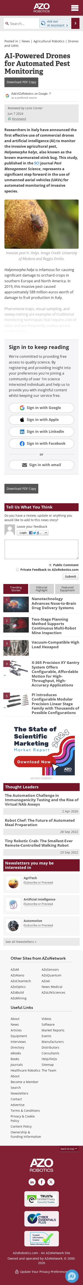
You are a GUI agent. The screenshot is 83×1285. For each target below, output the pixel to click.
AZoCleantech (21, 981)
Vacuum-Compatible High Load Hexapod (55, 644)
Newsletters (19, 1093)
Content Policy (21, 1126)
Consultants (50, 1053)
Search (16, 1087)
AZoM (15, 969)
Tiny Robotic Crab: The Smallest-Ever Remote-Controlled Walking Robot (39, 843)
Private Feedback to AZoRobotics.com (49, 569)
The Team (49, 1070)
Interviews (18, 1042)
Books (15, 1059)
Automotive (33, 921)
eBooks (16, 1053)
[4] (16, 668)
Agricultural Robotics (48, 41)
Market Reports (53, 1030)
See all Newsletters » (21, 942)
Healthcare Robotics (25, 1070)
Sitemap (48, 1065)
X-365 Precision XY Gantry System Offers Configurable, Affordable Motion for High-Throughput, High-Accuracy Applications (55, 674)
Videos (46, 1019)
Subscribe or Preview (38, 882)
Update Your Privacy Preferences (43, 1272)
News (26, 41)
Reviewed (19, 119)
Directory (17, 1047)
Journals (17, 1065)
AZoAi (46, 981)
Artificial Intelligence (39, 899)
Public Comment (66, 565)
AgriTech (30, 878)
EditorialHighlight (42, 588)
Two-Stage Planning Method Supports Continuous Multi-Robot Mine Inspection (54, 626)
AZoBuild (17, 992)
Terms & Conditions (25, 1110)
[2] (16, 624)
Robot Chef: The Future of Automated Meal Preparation (40, 822)
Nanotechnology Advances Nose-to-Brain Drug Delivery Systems (54, 603)
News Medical (52, 987)
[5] (16, 700)
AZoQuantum (51, 975)
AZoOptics (18, 987)
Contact (16, 1099)
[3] (16, 648)
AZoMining (19, 998)
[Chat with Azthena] (72, 1276)
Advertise (18, 1105)
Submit (70, 576)
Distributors (50, 1047)
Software (48, 1024)
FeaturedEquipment (67, 588)
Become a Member (25, 1082)
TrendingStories (16, 588)
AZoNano (17, 975)
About (15, 1019)
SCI (36, 163)
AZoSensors (50, 969)
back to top (68, 1149)
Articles (16, 1030)
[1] (16, 604)
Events (46, 1036)
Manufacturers (53, 1042)
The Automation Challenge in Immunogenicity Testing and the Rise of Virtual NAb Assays (42, 800)
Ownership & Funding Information (26, 1134)
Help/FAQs (49, 1059)
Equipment (19, 1036)
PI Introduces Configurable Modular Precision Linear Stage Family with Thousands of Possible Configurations (55, 703)
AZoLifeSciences (53, 992)
